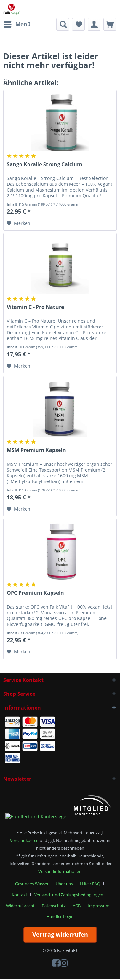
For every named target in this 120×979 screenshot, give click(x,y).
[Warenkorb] (109, 24)
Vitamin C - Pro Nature (35, 307)
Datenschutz (54, 905)
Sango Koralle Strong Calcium (44, 164)
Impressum (98, 905)
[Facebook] (56, 964)
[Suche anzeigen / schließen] (62, 24)
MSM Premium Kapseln (36, 450)
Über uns (64, 884)
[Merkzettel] (78, 24)
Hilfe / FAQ (90, 884)
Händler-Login (60, 916)
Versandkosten (24, 840)
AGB (77, 905)
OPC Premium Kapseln (35, 593)
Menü (23, 24)
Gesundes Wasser (32, 884)
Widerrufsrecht (20, 905)
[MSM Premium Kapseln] (60, 408)
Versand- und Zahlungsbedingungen (68, 895)
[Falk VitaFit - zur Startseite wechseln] (11, 9)
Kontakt (19, 895)
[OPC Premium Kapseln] (60, 551)
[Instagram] (64, 964)
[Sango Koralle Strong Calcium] (60, 122)
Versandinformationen (60, 871)
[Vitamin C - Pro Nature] (60, 265)
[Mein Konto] (94, 24)
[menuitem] (17, 24)
